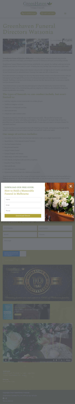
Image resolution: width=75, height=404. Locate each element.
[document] (37, 202)
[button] (70, 186)
